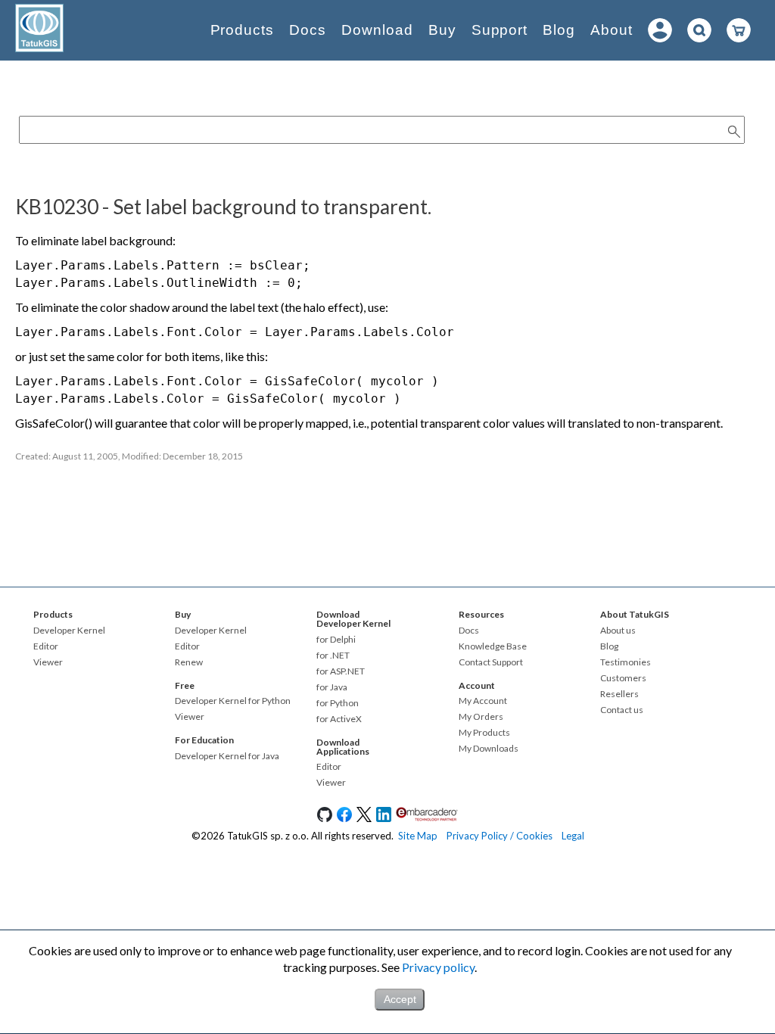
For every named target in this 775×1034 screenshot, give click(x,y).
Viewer (48, 662)
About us (618, 630)
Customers (623, 678)
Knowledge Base (493, 646)
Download (377, 30)
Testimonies (625, 662)
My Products (484, 732)
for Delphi (336, 639)
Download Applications (342, 747)
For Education (204, 740)
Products (242, 30)
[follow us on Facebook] (344, 818)
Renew (189, 662)
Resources (481, 614)
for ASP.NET (340, 671)
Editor (45, 646)
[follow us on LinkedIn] (383, 818)
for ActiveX (339, 719)
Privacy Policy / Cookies (499, 836)
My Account (483, 700)
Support (500, 30)
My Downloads (488, 748)
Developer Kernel (69, 630)
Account (477, 685)
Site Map (417, 836)
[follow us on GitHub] (324, 818)
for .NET (333, 655)
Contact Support (491, 662)
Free (185, 685)
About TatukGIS (634, 614)
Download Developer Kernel (353, 619)
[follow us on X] (364, 818)
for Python (337, 703)
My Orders (481, 716)
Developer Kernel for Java (227, 756)
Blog (559, 30)
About (611, 30)
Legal (573, 836)
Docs (307, 30)
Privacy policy (438, 967)
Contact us (621, 710)
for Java (331, 687)
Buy (442, 30)
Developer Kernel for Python (233, 700)
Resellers (619, 694)
